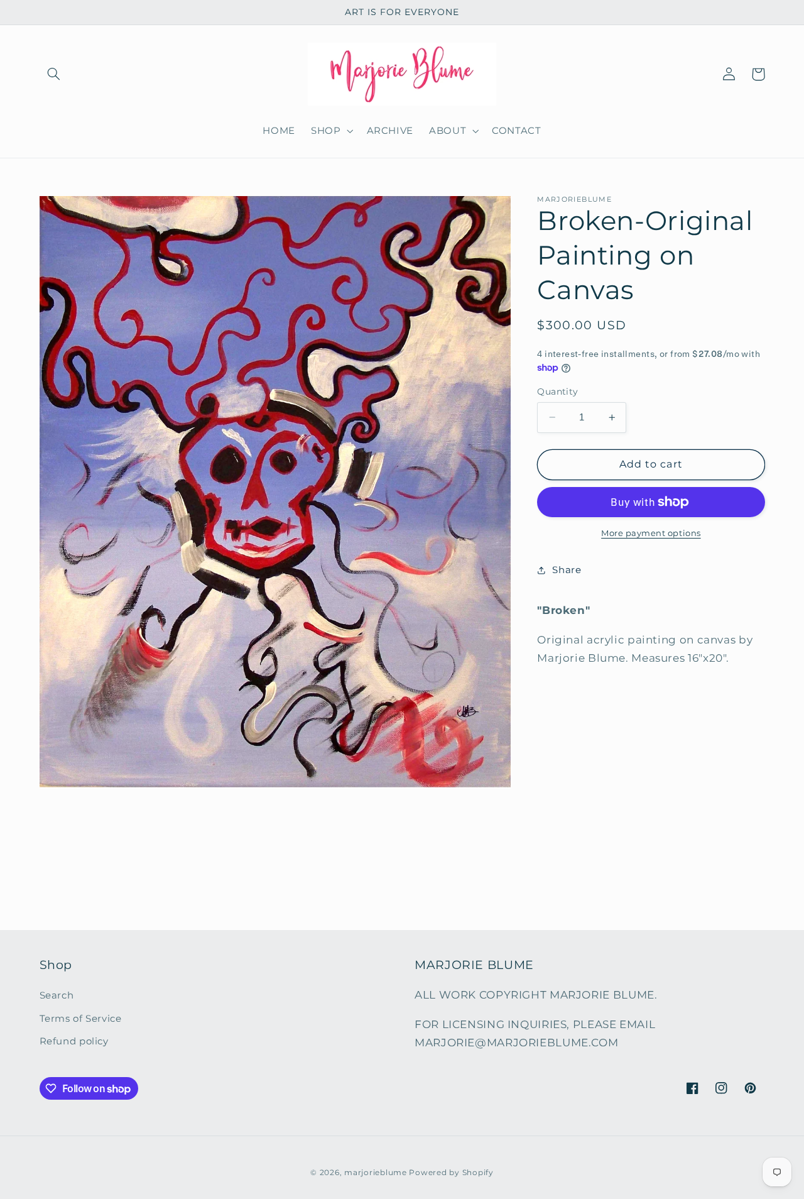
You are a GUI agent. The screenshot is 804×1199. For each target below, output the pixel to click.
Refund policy (74, 1041)
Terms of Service (81, 1018)
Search (57, 996)
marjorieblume (375, 1172)
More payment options (651, 533)
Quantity (557, 391)
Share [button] (566, 570)
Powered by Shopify (451, 1172)
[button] (54, 74)
